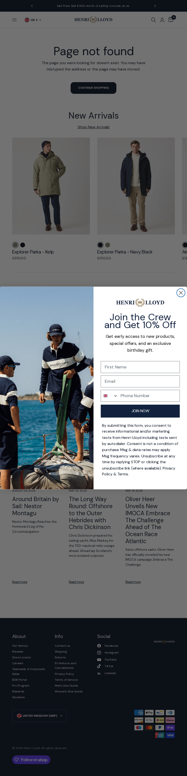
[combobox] (109, 395)
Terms (122, 474)
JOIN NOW (140, 410)
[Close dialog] (181, 292)
